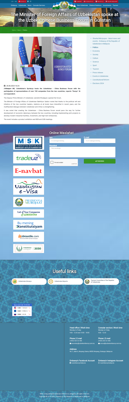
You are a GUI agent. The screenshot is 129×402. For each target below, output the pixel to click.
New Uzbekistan (82, 5)
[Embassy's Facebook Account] (28, 1)
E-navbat (79, 1)
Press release (98, 73)
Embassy (14, 5)
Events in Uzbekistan (100, 76)
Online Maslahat (112, 1)
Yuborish (100, 161)
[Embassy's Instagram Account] (30, 1)
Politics (95, 47)
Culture (95, 58)
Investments (107, 5)
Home (14, 30)
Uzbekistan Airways (25, 281)
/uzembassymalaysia (78, 363)
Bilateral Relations (95, 5)
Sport (95, 65)
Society (95, 55)
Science (96, 62)
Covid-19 (23, 1)
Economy (96, 51)
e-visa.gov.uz (89, 1)
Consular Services (39, 5)
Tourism (115, 5)
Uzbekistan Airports (61, 281)
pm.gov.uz (101, 1)
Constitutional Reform (101, 80)
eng (16, 1)
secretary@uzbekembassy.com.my (83, 343)
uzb (12, 1)
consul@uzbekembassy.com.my (110, 343)
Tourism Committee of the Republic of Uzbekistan (102, 281)
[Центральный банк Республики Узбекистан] (22, 310)
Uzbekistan (22, 5)
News (29, 5)
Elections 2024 (98, 83)
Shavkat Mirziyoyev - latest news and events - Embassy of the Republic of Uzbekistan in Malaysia (106, 41)
